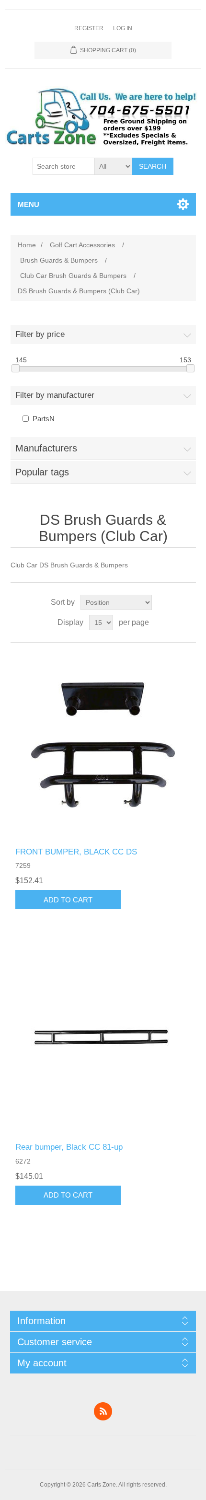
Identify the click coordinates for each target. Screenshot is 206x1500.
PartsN (44, 419)
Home (27, 245)
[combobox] (64, 166)
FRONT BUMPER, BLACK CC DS (76, 851)
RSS (103, 1411)
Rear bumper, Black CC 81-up (69, 1147)
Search (152, 166)
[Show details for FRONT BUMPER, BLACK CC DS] (103, 745)
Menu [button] (28, 204)
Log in (122, 28)
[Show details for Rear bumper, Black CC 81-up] (103, 1040)
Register (88, 28)
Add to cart (68, 900)
